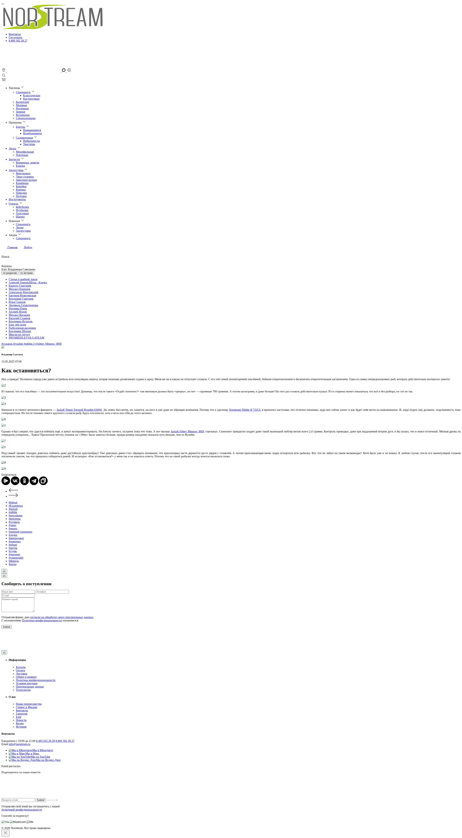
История (21, 726)
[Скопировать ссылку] (43, 480)
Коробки (21, 186)
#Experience (16, 505)
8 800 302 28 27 (18, 40)
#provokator (16, 515)
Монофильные (25, 151)
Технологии (23, 689)
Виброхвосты (31, 140)
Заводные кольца (26, 179)
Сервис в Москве (26, 707)
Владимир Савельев (21, 298)
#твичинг (14, 554)
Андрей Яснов (18, 311)
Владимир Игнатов (20, 321)
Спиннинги (23, 92)
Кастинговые (31, 98)
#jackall (13, 509)
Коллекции (23, 114)
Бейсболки (22, 206)
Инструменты (17, 199)
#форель (14, 560)
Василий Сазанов (19, 318)
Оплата (20, 670)
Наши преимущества (29, 703)
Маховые (21, 105)
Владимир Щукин (20, 331)
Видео (20, 723)
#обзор (13, 544)
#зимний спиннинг (20, 531)
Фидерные (22, 108)
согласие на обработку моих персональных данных (61, 617)
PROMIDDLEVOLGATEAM (26, 337)
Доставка (21, 673)
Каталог (21, 667)
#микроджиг (16, 538)
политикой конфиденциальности (21, 809)
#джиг (12, 525)
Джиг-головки (25, 176)
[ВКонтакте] (15, 480)
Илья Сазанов (17, 301)
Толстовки (22, 213)
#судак (13, 551)
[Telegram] (34, 480)
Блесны (20, 126)
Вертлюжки (23, 173)
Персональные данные (30, 686)
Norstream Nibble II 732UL (245, 409)
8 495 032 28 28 (45, 740)
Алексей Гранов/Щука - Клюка (28, 282)
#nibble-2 (29, 343)
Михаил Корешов (19, 289)
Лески (12, 148)
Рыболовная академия (22, 327)
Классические (31, 95)
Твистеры (29, 144)
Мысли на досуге (19, 334)
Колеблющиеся (32, 133)
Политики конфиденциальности (42, 620)
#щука (12, 564)
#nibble (13, 512)
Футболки (22, 210)
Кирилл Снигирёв (20, 285)
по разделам (10, 273)
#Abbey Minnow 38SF (48, 343)
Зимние (20, 111)
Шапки (20, 216)
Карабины (22, 183)
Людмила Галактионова (23, 305)
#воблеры (15, 518)
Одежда (13, 203)
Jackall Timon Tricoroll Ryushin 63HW (79, 409)
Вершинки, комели (27, 162)
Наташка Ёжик (18, 308)
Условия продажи (27, 683)
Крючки (21, 189)
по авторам (26, 273)
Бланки (20, 165)
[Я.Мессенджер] (5, 480)
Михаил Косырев (19, 314)
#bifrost (13, 502)
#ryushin (18, 343)
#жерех (13, 528)
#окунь (13, 547)
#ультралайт (16, 557)
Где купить (15, 37)
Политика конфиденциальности (35, 680)
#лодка (13, 534)
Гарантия (21, 713)
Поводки (21, 192)
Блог (19, 716)
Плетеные (22, 155)
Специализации (26, 118)
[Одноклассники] (24, 480)
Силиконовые (24, 137)
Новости (21, 720)
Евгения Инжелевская (22, 295)
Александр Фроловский (23, 292)
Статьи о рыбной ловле (23, 279)
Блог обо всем (17, 324)
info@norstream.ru (19, 744)
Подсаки (21, 196)
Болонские (22, 102)
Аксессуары (16, 170)
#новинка (15, 541)
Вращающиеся (32, 130)
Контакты (15, 34)
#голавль (7, 343)
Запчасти (14, 159)
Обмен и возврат (26, 676)
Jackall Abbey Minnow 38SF (187, 431)
